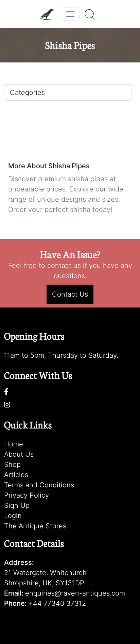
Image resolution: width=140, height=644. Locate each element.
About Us (19, 454)
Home (13, 444)
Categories (27, 92)
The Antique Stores (35, 526)
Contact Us (70, 294)
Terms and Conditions (39, 485)
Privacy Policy (26, 495)
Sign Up (17, 505)
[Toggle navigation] (70, 14)
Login (13, 516)
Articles (16, 475)
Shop (12, 464)
